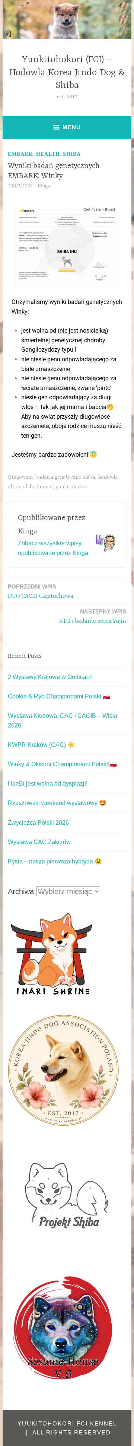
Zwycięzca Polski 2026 (38, 822)
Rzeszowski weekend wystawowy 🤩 (57, 803)
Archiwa (21, 891)
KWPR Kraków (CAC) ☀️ (41, 745)
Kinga (44, 186)
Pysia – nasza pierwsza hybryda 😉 (55, 861)
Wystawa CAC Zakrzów (39, 842)
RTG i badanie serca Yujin (92, 616)
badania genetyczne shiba (65, 477)
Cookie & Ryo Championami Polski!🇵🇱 (59, 696)
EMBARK (20, 154)
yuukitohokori (72, 487)
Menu (72, 127)
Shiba (72, 154)
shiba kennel (37, 487)
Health (48, 154)
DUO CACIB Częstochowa (40, 591)
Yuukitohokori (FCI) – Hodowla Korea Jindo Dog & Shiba (67, 72)
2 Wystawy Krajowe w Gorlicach (50, 677)
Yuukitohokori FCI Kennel (67, 1423)
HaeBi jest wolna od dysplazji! (47, 783)
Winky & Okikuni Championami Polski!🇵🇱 (62, 764)
